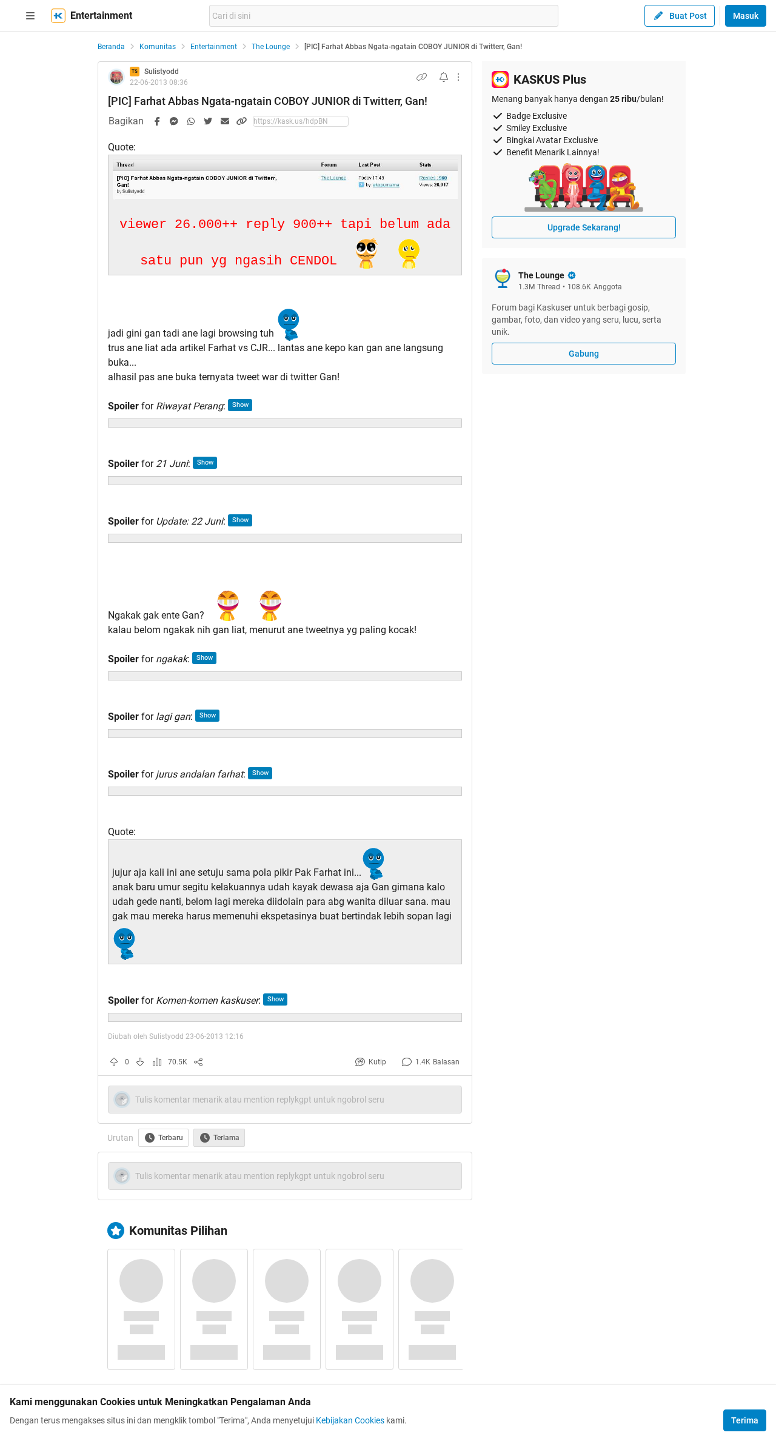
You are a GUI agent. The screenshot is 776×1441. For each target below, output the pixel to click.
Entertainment (213, 46)
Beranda (111, 46)
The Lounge (271, 46)
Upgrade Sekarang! (584, 227)
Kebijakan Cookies (350, 1420)
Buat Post (688, 16)
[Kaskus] (58, 15)
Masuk (745, 16)
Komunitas (157, 46)
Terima (744, 1420)
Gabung (584, 353)
